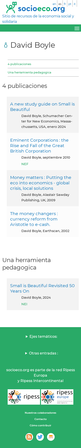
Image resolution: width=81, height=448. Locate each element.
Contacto (40, 419)
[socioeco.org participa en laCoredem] (51, 437)
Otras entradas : (43, 353)
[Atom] (29, 437)
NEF (24, 164)
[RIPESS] (24, 397)
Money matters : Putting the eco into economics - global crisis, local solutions (40, 183)
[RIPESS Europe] (57, 397)
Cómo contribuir (40, 425)
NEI (24, 304)
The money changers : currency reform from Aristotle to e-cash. (34, 219)
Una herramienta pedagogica (29, 72)
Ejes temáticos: (43, 336)
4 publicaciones (19, 64)
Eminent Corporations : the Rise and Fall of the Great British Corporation (39, 145)
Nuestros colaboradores (40, 412)
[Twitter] (40, 437)
